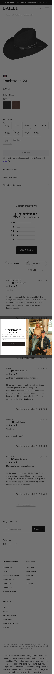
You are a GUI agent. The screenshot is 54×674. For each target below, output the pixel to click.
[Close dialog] (50, 321)
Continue (13, 344)
